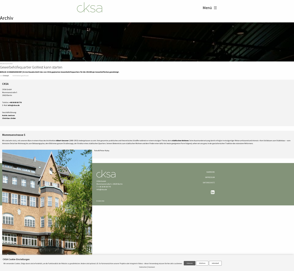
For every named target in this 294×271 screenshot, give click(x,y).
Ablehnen (202, 263)
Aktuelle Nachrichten (6, 63)
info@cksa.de (101, 189)
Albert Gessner (62, 140)
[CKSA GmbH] (89, 7)
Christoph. (6, 76)
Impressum (210, 177)
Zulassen (190, 263)
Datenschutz (209, 182)
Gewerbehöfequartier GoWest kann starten (31, 67)
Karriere (210, 172)
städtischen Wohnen (180, 140)
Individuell (215, 263)
